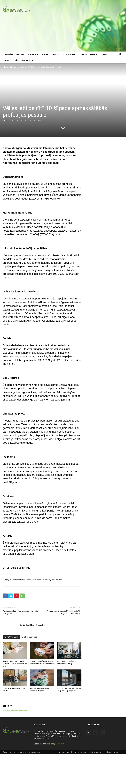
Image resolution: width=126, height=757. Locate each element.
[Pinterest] (16, 596)
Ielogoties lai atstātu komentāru (15, 710)
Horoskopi (32, 54)
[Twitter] (10, 596)
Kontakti (70, 752)
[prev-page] (4, 695)
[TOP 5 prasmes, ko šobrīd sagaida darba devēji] (69, 650)
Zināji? (16, 60)
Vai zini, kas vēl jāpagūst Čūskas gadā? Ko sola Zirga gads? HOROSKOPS (64, 612)
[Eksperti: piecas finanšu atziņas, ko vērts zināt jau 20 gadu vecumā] (42, 650)
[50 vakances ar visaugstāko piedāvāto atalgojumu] (42, 677)
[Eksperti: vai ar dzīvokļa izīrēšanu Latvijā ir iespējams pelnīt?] (69, 677)
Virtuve (84, 54)
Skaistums (94, 54)
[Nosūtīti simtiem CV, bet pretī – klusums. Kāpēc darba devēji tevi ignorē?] (15, 650)
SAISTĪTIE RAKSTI (11, 637)
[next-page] (8, 695)
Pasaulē (7, 60)
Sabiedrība (8, 54)
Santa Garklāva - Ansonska (22, 121)
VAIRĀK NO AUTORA (29, 637)
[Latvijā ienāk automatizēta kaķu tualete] (15, 677)
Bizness (105, 54)
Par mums (61, 752)
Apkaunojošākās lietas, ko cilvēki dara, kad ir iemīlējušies (20, 612)
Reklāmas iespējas (112, 752)
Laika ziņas (20, 54)
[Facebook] (5, 596)
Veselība (45, 54)
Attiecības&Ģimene (70, 54)
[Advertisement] (63, 33)
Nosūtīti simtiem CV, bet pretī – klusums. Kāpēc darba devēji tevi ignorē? (15, 663)
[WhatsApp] (22, 596)
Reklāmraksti (27, 60)
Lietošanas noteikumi (95, 752)
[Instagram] (95, 732)
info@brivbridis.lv (57, 744)
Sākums (5, 67)
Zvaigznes (55, 54)
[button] (120, 54)
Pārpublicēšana (80, 752)
